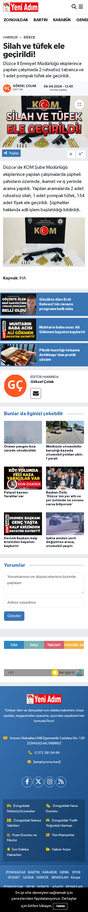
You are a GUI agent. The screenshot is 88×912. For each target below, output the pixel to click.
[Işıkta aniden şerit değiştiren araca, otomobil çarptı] (65, 524)
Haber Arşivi (61, 849)
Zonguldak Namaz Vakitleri (24, 823)
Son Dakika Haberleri (18, 852)
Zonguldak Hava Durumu (62, 808)
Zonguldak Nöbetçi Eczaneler (21, 808)
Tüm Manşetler (63, 835)
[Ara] (74, 7)
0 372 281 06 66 (47, 752)
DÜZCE (29, 37)
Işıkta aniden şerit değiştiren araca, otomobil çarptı (61, 542)
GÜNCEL (42, 877)
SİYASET (14, 877)
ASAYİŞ (57, 887)
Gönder (14, 616)
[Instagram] (49, 782)
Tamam (60, 906)
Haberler (10, 37)
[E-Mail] (36, 393)
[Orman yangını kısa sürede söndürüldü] (23, 432)
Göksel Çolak (42, 382)
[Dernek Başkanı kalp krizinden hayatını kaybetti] (23, 524)
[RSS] (61, 782)
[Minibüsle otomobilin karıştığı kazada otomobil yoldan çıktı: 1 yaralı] (65, 432)
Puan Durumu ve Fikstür (22, 837)
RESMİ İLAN (60, 877)
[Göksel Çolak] (15, 386)
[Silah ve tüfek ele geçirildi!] (44, 122)
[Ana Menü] (81, 7)
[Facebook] (27, 782)
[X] (38, 782)
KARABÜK (62, 20)
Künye (75, 877)
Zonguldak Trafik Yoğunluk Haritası (61, 823)
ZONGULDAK (16, 20)
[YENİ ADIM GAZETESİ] (20, 7)
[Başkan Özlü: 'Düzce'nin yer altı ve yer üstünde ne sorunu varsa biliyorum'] (65, 478)
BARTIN (40, 20)
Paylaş (14, 153)
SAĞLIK (28, 877)
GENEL (64, 872)
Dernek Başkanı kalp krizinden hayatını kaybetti (21, 542)
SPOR (76, 872)
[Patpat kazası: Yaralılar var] (23, 478)
